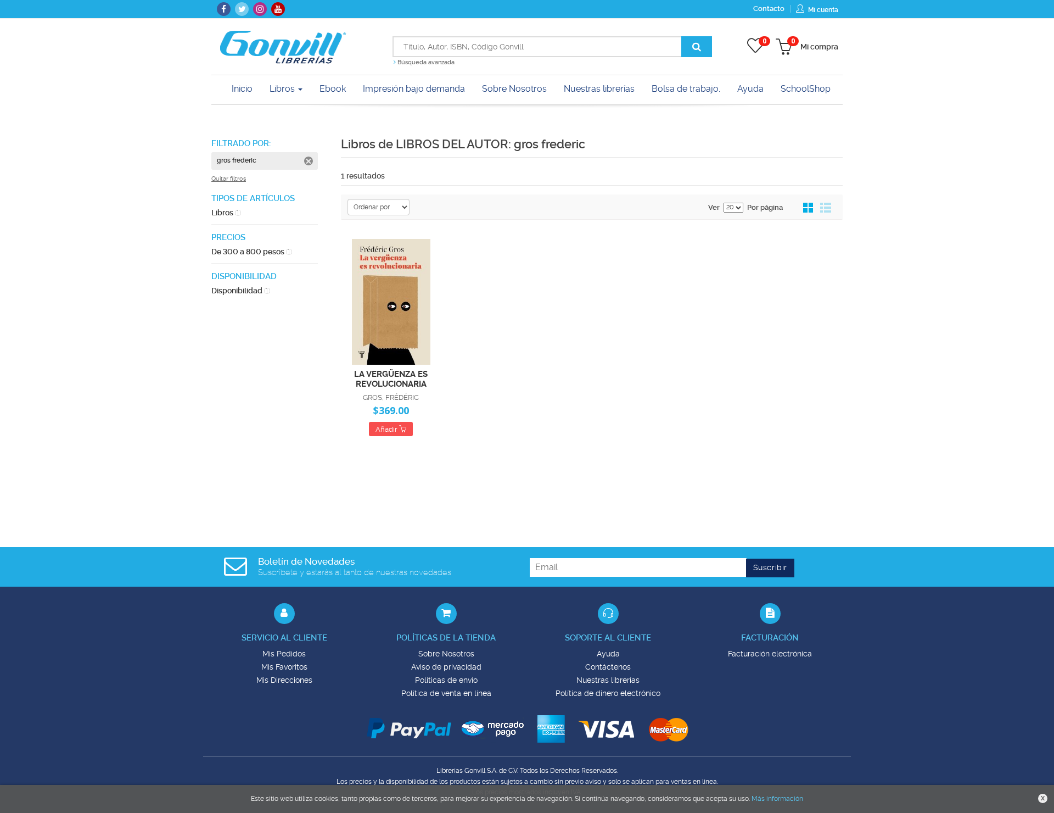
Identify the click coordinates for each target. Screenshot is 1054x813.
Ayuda (608, 653)
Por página (765, 207)
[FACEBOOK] (224, 9)
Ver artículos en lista (825, 208)
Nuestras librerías (608, 680)
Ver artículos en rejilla (808, 208)
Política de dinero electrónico (608, 693)
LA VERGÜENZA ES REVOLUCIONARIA (391, 378)
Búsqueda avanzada (425, 62)
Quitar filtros (228, 179)
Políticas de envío (446, 680)
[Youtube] (278, 9)
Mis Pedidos (284, 653)
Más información (777, 799)
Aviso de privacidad (446, 666)
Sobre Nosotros (446, 653)
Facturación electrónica (770, 653)
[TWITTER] (242, 9)
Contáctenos (608, 666)
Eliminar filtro (308, 161)
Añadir (387, 429)
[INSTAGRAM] (260, 9)
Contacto (768, 8)
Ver (714, 207)
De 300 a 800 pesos (251, 251)
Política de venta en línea (446, 693)
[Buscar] (696, 46)
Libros (283, 88)
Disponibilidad (240, 290)
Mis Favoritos (284, 666)
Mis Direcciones (284, 680)
